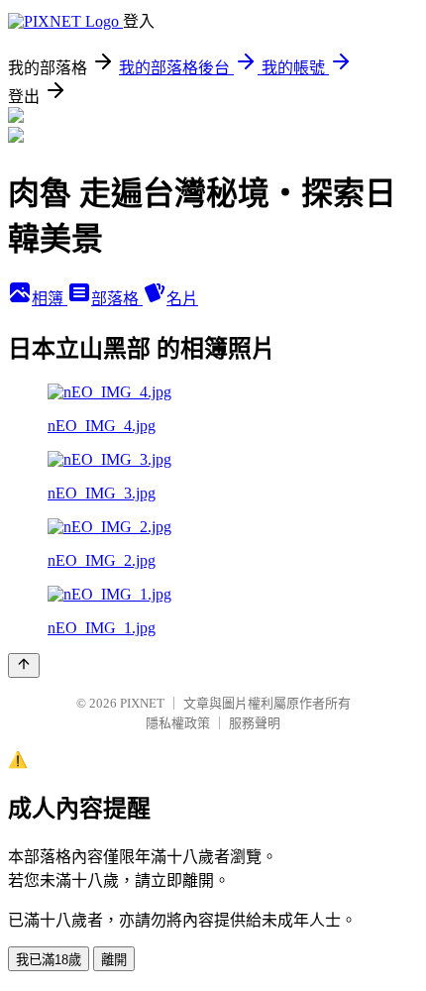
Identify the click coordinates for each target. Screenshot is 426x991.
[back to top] (24, 665)
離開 (114, 959)
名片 (182, 298)
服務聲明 (254, 723)
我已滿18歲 (48, 959)
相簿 (49, 298)
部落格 (117, 298)
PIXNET (142, 703)
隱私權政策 (178, 723)
